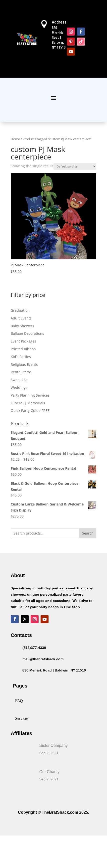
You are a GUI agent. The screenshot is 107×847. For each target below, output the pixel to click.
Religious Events (24, 364)
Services (21, 718)
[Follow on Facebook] (81, 32)
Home (15, 139)
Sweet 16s (19, 379)
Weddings (19, 387)
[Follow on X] (25, 619)
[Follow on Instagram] (71, 32)
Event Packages (23, 341)
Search (88, 533)
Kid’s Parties (21, 356)
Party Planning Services (30, 395)
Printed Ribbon (23, 349)
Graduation (20, 310)
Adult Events (21, 318)
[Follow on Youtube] (71, 52)
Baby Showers (22, 325)
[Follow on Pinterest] (71, 42)
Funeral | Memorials (28, 403)
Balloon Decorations (27, 333)
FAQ (19, 700)
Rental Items (21, 372)
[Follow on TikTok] (81, 42)
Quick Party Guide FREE (30, 410)
